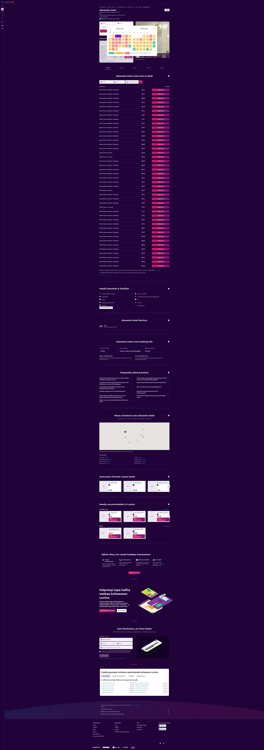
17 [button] (119, 42)
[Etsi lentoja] (2, 6)
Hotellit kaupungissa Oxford (107, 690)
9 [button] (116, 39)
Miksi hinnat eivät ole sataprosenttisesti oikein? (112, 714)
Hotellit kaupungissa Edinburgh (108, 683)
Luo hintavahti (161, 563)
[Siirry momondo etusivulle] (9, 2)
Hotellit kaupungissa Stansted (141, 688)
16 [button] (116, 42)
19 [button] (126, 42)
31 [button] (150, 49)
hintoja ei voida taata (134, 705)
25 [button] (123, 46)
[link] (115, 519)
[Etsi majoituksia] (2, 9)
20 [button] (129, 42)
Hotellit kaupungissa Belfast (107, 692)
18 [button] (123, 42)
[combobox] (117, 640)
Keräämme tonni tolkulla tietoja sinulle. (110, 711)
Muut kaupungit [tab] (105, 676)
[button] (2, 2)
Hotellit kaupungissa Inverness (108, 688)
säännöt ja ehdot (114, 658)
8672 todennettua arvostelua (112, 18)
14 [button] (109, 42)
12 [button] (126, 39)
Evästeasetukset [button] (102, 274)
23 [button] (116, 46)
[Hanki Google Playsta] (162, 725)
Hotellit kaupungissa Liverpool (108, 684)
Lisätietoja (158, 270)
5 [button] (126, 36)
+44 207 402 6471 (103, 16)
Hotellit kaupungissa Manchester (142, 683)
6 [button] (129, 36)
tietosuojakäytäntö (121, 658)
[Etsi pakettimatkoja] (2, 15)
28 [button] (110, 49)
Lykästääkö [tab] (131, 676)
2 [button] (116, 36)
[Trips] (2, 21)
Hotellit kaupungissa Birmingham (142, 684)
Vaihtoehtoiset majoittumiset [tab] (119, 676)
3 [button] (150, 36)
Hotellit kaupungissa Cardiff (141, 690)
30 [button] (116, 49)
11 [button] (123, 39)
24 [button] (119, 46)
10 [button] (119, 39)
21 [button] (109, 46)
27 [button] (129, 46)
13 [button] (129, 39)
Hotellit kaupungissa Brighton (141, 686)
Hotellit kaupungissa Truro (140, 692)
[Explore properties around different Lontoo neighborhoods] (168, 504)
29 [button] (113, 49)
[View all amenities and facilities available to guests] (168, 289)
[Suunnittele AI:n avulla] (2, 17)
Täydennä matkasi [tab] (141, 676)
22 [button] (113, 46)
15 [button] (113, 42)
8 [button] (113, 39)
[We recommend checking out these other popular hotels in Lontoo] (168, 477)
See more (166, 509)
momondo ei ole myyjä (106, 709)
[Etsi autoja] (2, 12)
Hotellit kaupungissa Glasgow (107, 686)
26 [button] (126, 46)
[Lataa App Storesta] (162, 729)
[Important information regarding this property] (168, 342)
